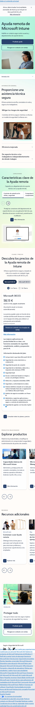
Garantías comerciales (12, 661)
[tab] (13, 194)
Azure (25, 673)
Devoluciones (14, 659)
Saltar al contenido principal (9, 1)
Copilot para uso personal (8, 652)
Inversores (11, 692)
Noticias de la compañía (20, 689)
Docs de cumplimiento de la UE (16, 706)
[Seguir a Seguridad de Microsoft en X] (9, 648)
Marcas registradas (18, 703)
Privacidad (18, 701)
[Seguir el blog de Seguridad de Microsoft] (13, 648)
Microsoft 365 (21, 652)
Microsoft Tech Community (20, 682)
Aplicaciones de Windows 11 (23, 654)
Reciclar (2, 661)
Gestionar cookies (27, 701)
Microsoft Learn (5, 680)
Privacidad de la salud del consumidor (12, 699)
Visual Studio (10, 687)
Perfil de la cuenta (5, 656)
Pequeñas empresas (10, 677)
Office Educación (28, 666)
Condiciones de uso (6, 703)
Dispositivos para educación (9, 663)
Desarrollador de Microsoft (25, 677)
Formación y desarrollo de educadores (12, 668)
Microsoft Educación (25, 661)
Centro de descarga (17, 656)
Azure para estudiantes (20, 670)
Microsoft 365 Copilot (19, 675)
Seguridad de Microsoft (15, 673)
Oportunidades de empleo (22, 687)
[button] (17, 76)
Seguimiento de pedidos (26, 659)
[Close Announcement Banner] (31, 7)
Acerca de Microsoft (6, 689)
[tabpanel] (17, 225)
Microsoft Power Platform (16, 685)
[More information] (6, 406)
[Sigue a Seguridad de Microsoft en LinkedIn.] (4, 648)
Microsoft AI (4, 673)
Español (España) (5, 694)
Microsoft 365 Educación (14, 666)
